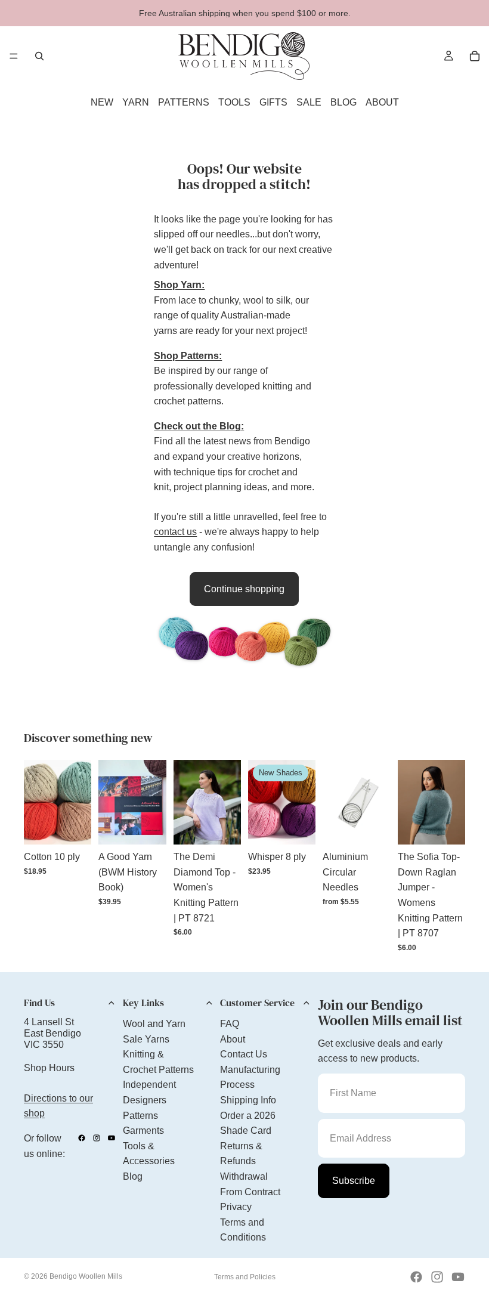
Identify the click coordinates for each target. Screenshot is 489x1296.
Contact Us (243, 1054)
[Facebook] (82, 1138)
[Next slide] (78, 802)
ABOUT (382, 102)
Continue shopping (244, 589)
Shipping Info (248, 1100)
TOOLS (234, 102)
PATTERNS (183, 102)
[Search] (39, 56)
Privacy (236, 1207)
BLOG (343, 102)
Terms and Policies (245, 1277)
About (232, 1039)
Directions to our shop (58, 1106)
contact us (175, 532)
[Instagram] (96, 1138)
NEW (102, 102)
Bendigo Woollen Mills (85, 1276)
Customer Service (257, 1002)
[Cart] (475, 56)
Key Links (143, 1002)
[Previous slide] (37, 802)
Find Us (39, 1002)
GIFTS (273, 102)
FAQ (229, 1024)
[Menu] (13, 56)
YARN (135, 102)
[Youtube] (111, 1138)
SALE (308, 102)
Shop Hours (49, 1068)
